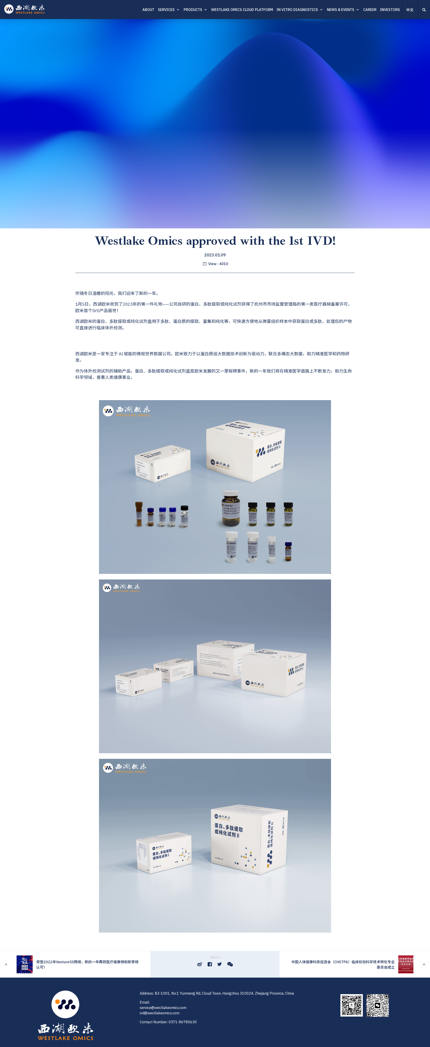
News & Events (340, 9)
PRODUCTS (193, 9)
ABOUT (148, 9)
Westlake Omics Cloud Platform (242, 9)
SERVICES (166, 9)
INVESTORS (390, 9)
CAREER (369, 9)
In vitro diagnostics (297, 9)
